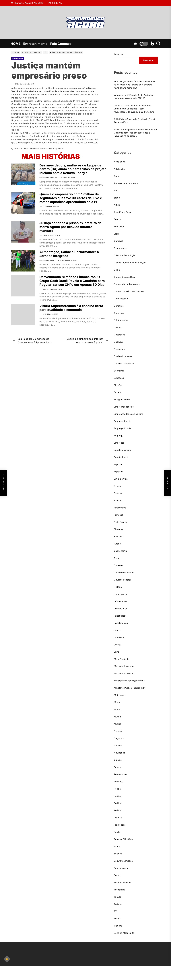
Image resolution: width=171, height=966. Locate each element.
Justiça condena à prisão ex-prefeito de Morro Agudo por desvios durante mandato (70, 227)
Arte (116, 190)
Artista (117, 205)
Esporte (118, 464)
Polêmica (118, 781)
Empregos (119, 442)
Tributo (117, 897)
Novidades (119, 752)
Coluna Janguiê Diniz (124, 277)
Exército (118, 500)
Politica (117, 803)
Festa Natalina (121, 522)
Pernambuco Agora (46, 177)
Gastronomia (120, 551)
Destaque (118, 342)
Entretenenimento (122, 450)
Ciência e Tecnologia (124, 255)
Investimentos (121, 623)
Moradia (118, 709)
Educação (119, 378)
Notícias (118, 745)
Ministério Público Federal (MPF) (130, 687)
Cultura (117, 327)
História (118, 587)
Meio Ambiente (121, 659)
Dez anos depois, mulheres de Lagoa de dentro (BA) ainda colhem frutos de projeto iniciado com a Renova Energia (72, 169)
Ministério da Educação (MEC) (129, 680)
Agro (116, 176)
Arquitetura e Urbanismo (126, 183)
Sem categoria (17, 58)
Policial (117, 796)
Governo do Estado (124, 572)
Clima (117, 269)
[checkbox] (7, 959)
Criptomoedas (121, 320)
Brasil (116, 233)
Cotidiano (119, 313)
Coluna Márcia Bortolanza (127, 284)
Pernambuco (120, 774)
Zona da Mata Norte (124, 933)
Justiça (117, 644)
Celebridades (120, 248)
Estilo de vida (121, 478)
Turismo (118, 904)
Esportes (118, 471)
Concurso (119, 305)
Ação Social (120, 161)
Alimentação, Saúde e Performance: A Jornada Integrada (69, 254)
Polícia (117, 788)
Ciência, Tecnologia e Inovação (130, 262)
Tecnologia (119, 889)
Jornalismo (119, 637)
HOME (16, 44)
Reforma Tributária (123, 839)
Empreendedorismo (124, 406)
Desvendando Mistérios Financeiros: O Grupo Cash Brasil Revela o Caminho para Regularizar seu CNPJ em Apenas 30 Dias (72, 281)
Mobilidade (119, 695)
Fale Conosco (61, 44)
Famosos (118, 515)
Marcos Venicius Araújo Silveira (52, 148)
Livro (116, 651)
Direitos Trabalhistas (124, 363)
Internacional (120, 608)
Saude (117, 846)
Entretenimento (35, 44)
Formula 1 (119, 536)
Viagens (118, 925)
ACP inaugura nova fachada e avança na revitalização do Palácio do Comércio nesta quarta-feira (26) (134, 84)
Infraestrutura (120, 601)
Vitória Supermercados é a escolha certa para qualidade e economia (71, 308)
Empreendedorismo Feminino (128, 414)
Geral (116, 558)
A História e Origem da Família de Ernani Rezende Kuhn (134, 121)
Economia (119, 370)
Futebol (117, 543)
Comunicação (121, 298)
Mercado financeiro (124, 666)
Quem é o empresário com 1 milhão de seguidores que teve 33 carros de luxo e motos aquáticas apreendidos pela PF (70, 198)
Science (118, 853)
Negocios (119, 738)
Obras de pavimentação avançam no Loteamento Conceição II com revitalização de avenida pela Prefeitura (134, 108)
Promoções (119, 824)
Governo (118, 565)
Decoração (119, 334)
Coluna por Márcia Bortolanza (129, 291)
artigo (117, 197)
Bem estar (119, 226)
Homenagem (120, 594)
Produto (118, 817)
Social (117, 875)
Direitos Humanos (123, 356)
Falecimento (120, 507)
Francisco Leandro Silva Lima (27, 148)
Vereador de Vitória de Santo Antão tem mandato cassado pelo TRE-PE (134, 97)
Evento (117, 486)
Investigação (120, 615)
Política (117, 810)
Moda (117, 702)
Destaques (119, 349)
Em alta (117, 392)
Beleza (117, 219)
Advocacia (119, 169)
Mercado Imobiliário (124, 673)
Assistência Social (123, 212)
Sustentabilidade (122, 882)
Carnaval (118, 241)
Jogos (117, 630)
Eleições (118, 385)
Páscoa (117, 767)
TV (115, 911)
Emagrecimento (122, 399)
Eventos (118, 493)
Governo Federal (122, 579)
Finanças (118, 529)
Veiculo (117, 918)
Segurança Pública (123, 860)
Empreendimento (122, 421)
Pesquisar (119, 54)
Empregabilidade (122, 428)
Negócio (118, 731)
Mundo (117, 716)
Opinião (118, 760)
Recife (117, 832)
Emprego (118, 435)
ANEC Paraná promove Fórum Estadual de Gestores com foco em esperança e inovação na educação (135, 132)
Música (117, 724)
